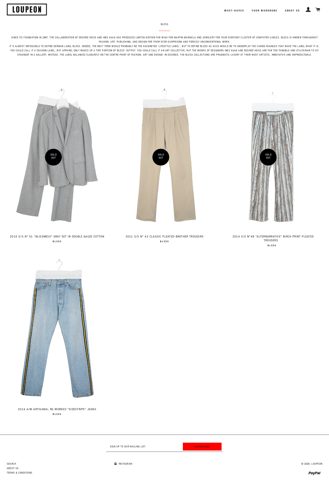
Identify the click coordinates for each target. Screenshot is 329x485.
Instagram (125, 463)
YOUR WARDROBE (264, 10)
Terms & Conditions (19, 472)
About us (292, 10)
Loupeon (316, 463)
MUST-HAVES (234, 10)
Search (11, 463)
